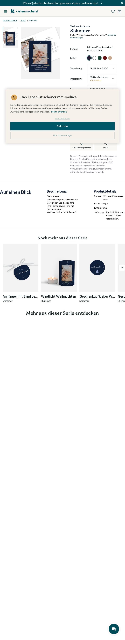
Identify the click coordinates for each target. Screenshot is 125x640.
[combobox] (102, 68)
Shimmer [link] (33, 20)
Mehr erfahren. (59, 111)
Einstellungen (62, 118)
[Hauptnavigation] (5, 11)
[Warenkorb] (119, 11)
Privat (23, 20)
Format (74, 48)
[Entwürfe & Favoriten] (113, 11)
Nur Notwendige (62, 135)
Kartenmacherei (10, 20)
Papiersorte (76, 78)
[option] (89, 58)
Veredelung (76, 68)
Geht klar (62, 126)
